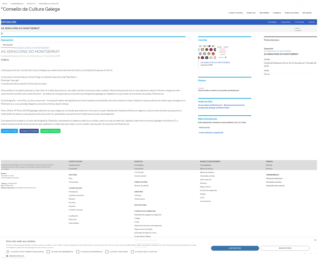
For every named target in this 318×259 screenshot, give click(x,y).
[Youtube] (304, 3)
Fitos (71, 178)
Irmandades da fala (207, 176)
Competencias (74, 165)
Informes (137, 195)
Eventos (298, 30)
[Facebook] (289, 3)
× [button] (315, 240)
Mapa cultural (205, 187)
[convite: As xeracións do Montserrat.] (213, 58)
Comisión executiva (76, 195)
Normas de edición (141, 185)
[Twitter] (294, 3)
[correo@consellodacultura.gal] (314, 3)
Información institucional (274, 178)
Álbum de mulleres (207, 172)
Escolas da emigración (208, 190)
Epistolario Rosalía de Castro (145, 233)
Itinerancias (204, 128)
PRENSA (269, 161)
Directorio (73, 219)
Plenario (72, 199)
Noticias (269, 165)
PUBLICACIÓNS (140, 182)
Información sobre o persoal (275, 185)
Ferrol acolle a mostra (218, 90)
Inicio (4, 4)
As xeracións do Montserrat (32, 47)
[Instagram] (283, 3)
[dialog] (159, 248)
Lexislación (73, 169)
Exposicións (139, 169)
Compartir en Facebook (29, 131)
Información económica (273, 182)
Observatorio (139, 199)
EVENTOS (138, 161)
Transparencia (17, 4)
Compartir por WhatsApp (50, 131)
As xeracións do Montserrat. (216, 62)
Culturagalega (205, 165)
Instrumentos (205, 201)
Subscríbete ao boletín (49, 4)
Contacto (31, 4)
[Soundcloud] (299, 3)
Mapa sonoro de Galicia (143, 229)
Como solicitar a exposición (211, 133)
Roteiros (203, 183)
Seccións (72, 202)
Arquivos (72, 206)
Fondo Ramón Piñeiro (142, 236)
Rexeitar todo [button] (285, 248)
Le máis (50, 247)
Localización (73, 216)
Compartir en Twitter (9, 131)
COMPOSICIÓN (75, 188)
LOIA (202, 197)
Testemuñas (74, 182)
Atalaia (202, 194)
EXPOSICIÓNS (140, 205)
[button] (105, 256)
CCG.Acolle (138, 172)
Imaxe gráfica (74, 223)
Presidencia (73, 192)
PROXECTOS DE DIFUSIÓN (210, 161)
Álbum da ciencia (206, 169)
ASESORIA (138, 192)
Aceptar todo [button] (235, 248)
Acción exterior (140, 176)
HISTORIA (73, 175)
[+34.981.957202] (309, 3)
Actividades (139, 165)
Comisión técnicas (76, 210)
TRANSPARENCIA (272, 175)
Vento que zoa (205, 179)
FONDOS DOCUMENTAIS (145, 211)
